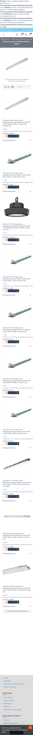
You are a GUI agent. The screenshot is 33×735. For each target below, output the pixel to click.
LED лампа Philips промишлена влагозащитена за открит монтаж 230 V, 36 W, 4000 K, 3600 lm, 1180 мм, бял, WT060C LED (16, 123)
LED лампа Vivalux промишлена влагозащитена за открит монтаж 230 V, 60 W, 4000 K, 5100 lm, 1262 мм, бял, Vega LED (16, 589)
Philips (5, 129)
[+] (7, 135)
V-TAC (5, 180)
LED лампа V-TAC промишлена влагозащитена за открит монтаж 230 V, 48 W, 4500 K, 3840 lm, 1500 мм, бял (16, 431)
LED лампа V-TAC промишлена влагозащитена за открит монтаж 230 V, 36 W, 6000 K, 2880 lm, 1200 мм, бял (16, 380)
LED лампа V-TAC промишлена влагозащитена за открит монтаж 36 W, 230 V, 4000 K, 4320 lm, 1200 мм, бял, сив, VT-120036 (17, 483)
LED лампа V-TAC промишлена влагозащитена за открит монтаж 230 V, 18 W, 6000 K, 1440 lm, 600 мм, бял (16, 279)
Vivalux (5, 542)
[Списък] (8, 86)
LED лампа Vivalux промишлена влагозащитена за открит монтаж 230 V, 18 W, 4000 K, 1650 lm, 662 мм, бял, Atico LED (16, 536)
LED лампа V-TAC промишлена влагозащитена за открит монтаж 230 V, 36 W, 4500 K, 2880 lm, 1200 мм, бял (16, 329)
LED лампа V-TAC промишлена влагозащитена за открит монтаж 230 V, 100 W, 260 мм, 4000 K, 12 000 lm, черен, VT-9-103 (16, 227)
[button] (10, 136)
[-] (7, 136)
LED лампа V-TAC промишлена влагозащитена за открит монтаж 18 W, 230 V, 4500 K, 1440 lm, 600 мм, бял (17, 175)
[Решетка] (5, 86)
